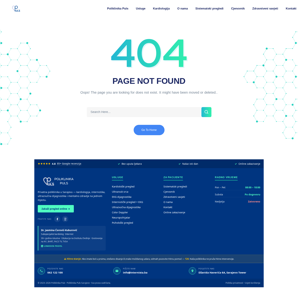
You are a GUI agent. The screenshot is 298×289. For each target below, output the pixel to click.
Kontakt (167, 207)
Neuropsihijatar (121, 217)
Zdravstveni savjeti (174, 196)
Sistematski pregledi (175, 186)
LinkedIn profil (53, 246)
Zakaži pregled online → (56, 208)
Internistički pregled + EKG (127, 202)
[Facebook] (57, 219)
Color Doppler (120, 212)
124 (187, 258)
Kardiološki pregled (123, 186)
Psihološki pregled (122, 222)
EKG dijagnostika (121, 196)
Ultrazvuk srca (120, 191)
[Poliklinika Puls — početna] (72, 181)
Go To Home (149, 129)
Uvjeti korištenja (252, 282)
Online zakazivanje (174, 212)
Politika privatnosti (234, 282)
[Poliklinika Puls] (16, 8)
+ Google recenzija (69, 163)
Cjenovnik (169, 191)
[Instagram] (65, 219)
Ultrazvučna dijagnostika (126, 207)
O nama (168, 202)
